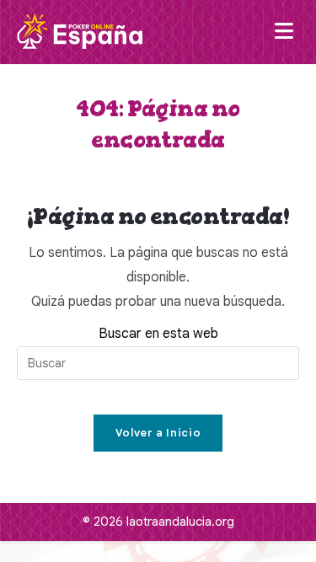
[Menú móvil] (287, 32)
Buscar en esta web (158, 333)
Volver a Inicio (158, 433)
